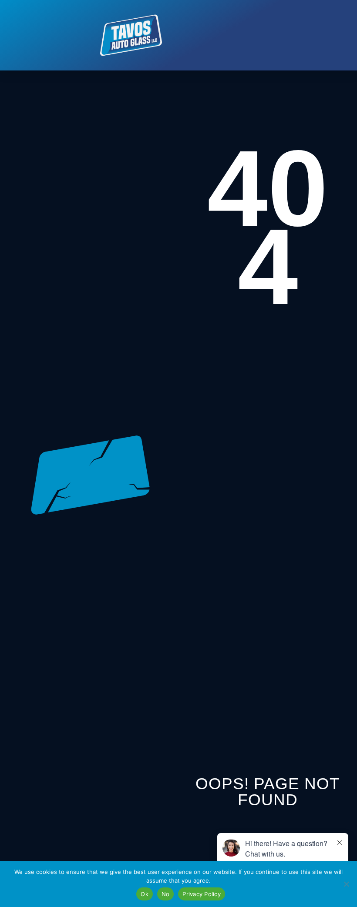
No (166, 893)
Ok (144, 893)
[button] (215, 35)
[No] (346, 884)
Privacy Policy (201, 893)
